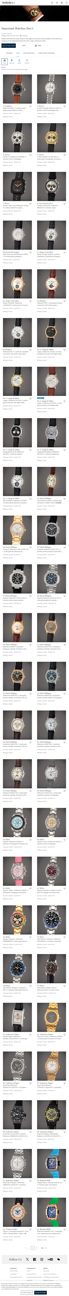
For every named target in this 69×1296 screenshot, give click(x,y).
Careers (29, 1280)
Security (46, 1271)
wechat (58, 1259)
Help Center (14, 1271)
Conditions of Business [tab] (46, 53)
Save (24, 45)
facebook (34, 1259)
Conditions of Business (51, 1277)
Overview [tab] (9, 53)
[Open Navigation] (67, 2)
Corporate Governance (34, 1277)
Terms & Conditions (50, 1274)
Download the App (16, 1277)
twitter (27, 1259)
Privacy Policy (31, 1274)
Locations (13, 1274)
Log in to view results (8, 45)
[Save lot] (30, 106)
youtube (50, 1259)
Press (29, 1271)
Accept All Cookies (40, 1292)
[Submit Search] (52, 3)
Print (39, 45)
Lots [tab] (17, 53)
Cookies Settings (27, 1292)
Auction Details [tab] (28, 53)
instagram (41, 1259)
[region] (34, 1288)
